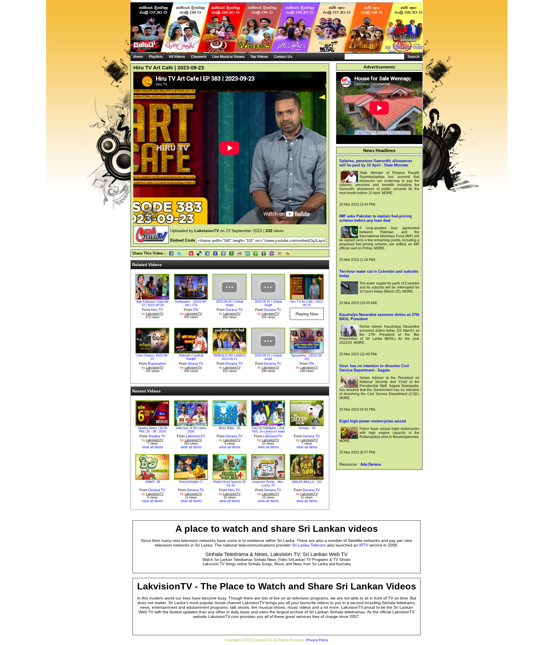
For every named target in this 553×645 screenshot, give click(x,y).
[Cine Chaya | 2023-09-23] (152, 351)
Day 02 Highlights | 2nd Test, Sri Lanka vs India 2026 (268, 431)
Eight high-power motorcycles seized (372, 421)
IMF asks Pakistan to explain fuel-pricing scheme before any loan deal (375, 218)
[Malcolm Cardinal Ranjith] (191, 351)
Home (138, 57)
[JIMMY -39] (152, 478)
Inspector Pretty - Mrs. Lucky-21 (268, 483)
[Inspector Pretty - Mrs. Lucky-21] (268, 478)
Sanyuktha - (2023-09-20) (307, 357)
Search (413, 57)
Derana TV (234, 310)
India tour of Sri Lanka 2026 (191, 429)
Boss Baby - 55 (229, 428)
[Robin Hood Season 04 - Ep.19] (229, 478)
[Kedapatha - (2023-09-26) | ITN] (191, 297)
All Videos (177, 57)
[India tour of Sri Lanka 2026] (191, 424)
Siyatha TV (156, 436)
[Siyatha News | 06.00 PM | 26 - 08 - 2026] (152, 424)
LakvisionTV (195, 436)
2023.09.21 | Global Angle (268, 357)
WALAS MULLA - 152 (307, 481)
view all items (152, 447)
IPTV (363, 545)
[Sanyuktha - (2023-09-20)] (306, 351)
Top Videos (259, 57)
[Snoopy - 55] (306, 424)
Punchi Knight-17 (191, 481)
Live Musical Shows (228, 57)
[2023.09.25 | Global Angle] (268, 297)
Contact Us (283, 57)
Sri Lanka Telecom (309, 545)
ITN (195, 310)
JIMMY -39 (152, 481)
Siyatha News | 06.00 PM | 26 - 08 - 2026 (152, 429)
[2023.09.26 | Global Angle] (229, 297)
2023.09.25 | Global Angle (268, 303)
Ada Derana (370, 464)
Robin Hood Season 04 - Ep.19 (229, 483)
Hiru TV (157, 310)
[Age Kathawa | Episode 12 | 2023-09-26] (152, 297)
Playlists (156, 57)
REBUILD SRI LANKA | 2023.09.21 (230, 357)
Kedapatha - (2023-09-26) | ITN (191, 303)
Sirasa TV (195, 364)
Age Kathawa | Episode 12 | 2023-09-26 (152, 303)
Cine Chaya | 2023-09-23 (152, 357)
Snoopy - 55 (306, 428)
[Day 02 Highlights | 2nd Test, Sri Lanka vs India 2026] (268, 424)
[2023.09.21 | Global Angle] (268, 351)
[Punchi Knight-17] (191, 478)
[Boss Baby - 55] (229, 424)
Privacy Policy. (317, 640)
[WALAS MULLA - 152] (306, 478)
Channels (199, 57)
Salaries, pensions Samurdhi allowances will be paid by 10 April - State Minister (375, 163)
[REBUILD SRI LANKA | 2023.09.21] (229, 351)
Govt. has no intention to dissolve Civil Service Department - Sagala (374, 368)
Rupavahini (157, 364)
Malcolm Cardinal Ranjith (191, 357)
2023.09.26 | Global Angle (229, 303)
